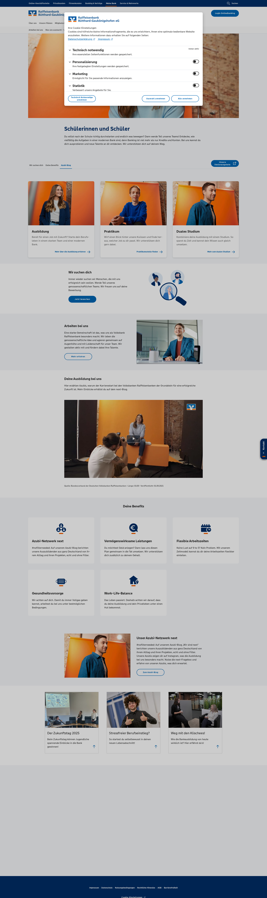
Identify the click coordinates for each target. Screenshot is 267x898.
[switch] (196, 61)
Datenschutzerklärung (80, 39)
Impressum (103, 39)
